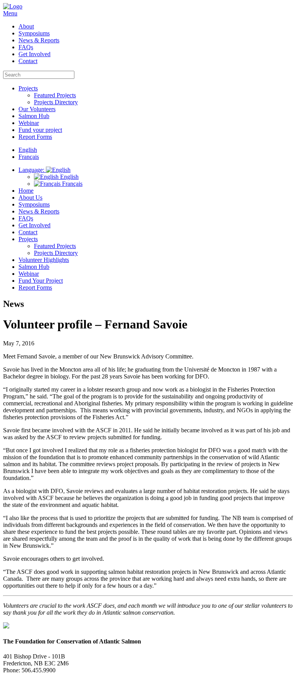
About (26, 26)
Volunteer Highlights (43, 260)
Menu (10, 13)
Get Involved (34, 54)
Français (71, 183)
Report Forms (35, 136)
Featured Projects (55, 95)
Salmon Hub (33, 116)
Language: (32, 170)
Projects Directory (56, 102)
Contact (27, 61)
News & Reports (38, 40)
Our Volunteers (37, 109)
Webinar (28, 123)
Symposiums (34, 33)
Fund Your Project (40, 280)
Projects (28, 88)
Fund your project (40, 130)
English (69, 176)
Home (26, 190)
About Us (30, 197)
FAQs (25, 47)
